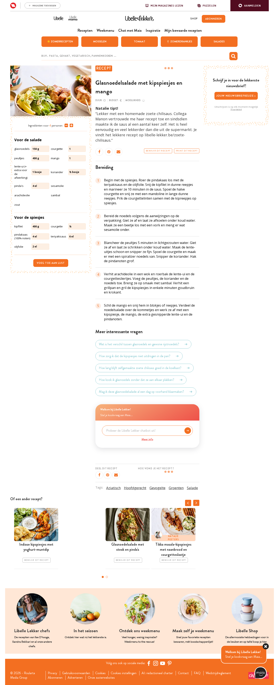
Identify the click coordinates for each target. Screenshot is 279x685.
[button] (249, 5)
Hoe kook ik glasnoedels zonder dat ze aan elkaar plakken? (136, 379)
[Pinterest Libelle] (169, 663)
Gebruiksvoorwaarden (76, 673)
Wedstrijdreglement (218, 673)
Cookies (100, 673)
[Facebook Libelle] (148, 663)
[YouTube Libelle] (162, 663)
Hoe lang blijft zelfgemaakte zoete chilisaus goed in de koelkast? (140, 368)
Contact (183, 673)
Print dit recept (187, 150)
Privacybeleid (236, 109)
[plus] (70, 125)
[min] (65, 125)
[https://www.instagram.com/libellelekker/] (155, 663)
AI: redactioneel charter (157, 673)
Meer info (147, 439)
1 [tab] (103, 577)
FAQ (197, 673)
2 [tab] (107, 577)
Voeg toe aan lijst (51, 263)
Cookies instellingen (123, 673)
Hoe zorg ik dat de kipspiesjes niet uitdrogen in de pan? (134, 356)
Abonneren (55, 677)
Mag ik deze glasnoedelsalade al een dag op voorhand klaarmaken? (141, 391)
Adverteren (75, 677)
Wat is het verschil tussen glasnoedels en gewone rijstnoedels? (139, 344)
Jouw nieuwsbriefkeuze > (236, 96)
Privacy (52, 673)
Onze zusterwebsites (101, 677)
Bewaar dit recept (158, 150)
